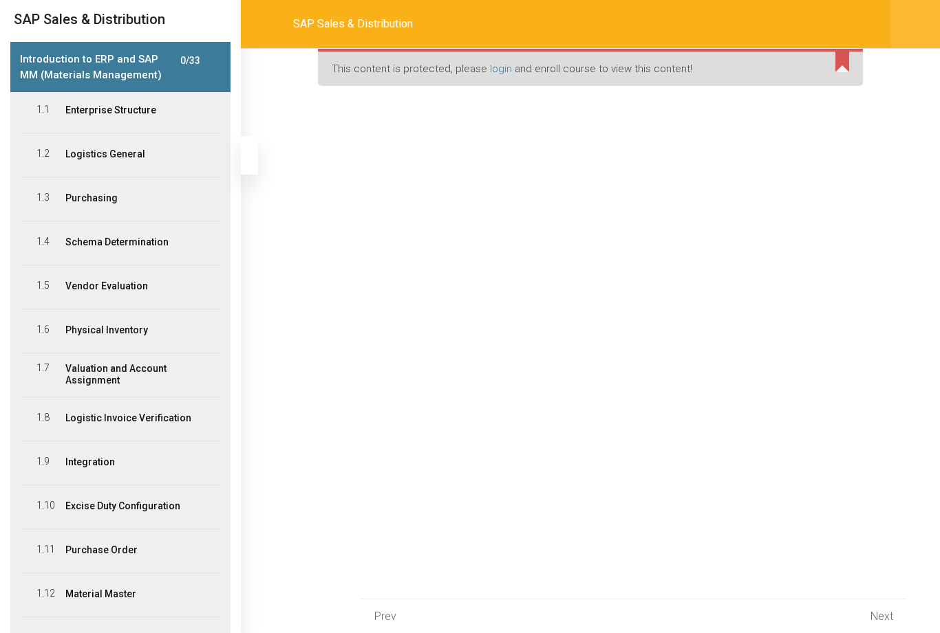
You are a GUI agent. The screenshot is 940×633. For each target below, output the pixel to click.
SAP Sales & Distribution (353, 23)
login (501, 69)
